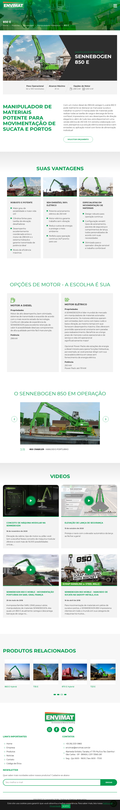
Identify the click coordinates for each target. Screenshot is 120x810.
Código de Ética (13, 763)
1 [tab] (55, 694)
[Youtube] (70, 729)
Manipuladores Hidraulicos (48, 25)
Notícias (10, 755)
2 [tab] (58, 694)
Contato (10, 759)
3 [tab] (62, 694)
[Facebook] (56, 729)
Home (5, 25)
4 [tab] (65, 694)
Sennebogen (28, 25)
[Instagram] (49, 729)
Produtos (16, 25)
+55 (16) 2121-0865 (74, 744)
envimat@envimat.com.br (78, 748)
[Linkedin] (63, 729)
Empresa (10, 748)
